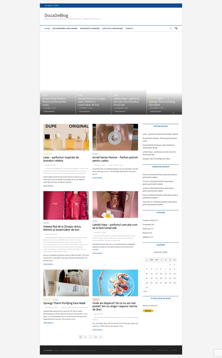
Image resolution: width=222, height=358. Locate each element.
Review (44, 95)
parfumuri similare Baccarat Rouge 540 (73, 173)
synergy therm (83, 307)
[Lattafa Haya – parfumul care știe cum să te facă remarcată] (115, 204)
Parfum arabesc (121, 238)
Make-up (146, 229)
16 (96, 337)
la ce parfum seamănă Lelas (53, 168)
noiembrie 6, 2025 (49, 108)
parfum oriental (53, 247)
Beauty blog (98, 236)
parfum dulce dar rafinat (65, 242)
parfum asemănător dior (60, 240)
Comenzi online (148, 220)
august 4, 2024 (98, 314)
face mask (65, 307)
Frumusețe (152, 98)
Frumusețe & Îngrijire (90, 28)
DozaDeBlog (56, 15)
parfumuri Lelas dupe (53, 173)
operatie (130, 317)
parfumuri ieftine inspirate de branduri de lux (65, 171)
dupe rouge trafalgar (64, 237)
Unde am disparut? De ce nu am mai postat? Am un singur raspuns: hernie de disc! (114, 306)
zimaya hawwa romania (60, 251)
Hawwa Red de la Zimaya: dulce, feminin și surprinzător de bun (91, 101)
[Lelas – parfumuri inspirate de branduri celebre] (66, 137)
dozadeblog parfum (51, 237)
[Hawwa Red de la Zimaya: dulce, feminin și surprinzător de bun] (66, 205)
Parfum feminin (100, 240)
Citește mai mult (48, 111)
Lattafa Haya (112, 238)
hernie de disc (98, 317)
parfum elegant (51, 244)
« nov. (145, 291)
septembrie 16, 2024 (157, 108)
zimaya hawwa (61, 249)
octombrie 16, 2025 (85, 108)
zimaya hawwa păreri (73, 249)
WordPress (74, 350)
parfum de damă (52, 242)
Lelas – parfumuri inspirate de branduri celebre (61, 159)
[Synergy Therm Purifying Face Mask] (66, 283)
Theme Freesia (65, 350)
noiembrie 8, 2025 (50, 165)
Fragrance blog (102, 238)
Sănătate (95, 299)
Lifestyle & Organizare (112, 28)
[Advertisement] (111, 48)
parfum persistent (64, 247)
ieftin (110, 165)
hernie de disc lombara (111, 317)
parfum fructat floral (63, 244)
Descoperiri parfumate (109, 236)
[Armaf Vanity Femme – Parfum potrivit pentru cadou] (115, 137)
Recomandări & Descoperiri (65, 28)
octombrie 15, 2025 (121, 108)
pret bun (115, 165)
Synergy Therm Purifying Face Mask (64, 303)
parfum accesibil (77, 237)
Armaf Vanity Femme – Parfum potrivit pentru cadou (54, 101)
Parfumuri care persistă (112, 240)
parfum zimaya (52, 249)
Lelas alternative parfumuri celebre (74, 168)
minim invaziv (122, 317)
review (121, 165)
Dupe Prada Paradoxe (124, 236)
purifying (71, 307)
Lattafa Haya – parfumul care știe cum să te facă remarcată (126, 101)
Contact (129, 28)
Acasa (47, 28)
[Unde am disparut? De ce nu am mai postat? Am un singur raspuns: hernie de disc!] (115, 283)
